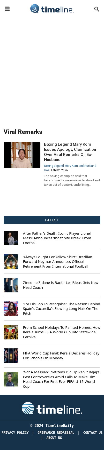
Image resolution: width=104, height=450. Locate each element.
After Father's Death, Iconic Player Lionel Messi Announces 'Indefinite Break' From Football (57, 238)
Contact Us (93, 432)
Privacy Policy (15, 432)
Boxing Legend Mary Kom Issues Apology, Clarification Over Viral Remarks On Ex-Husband (70, 152)
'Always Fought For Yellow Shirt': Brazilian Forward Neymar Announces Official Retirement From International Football (57, 262)
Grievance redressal (55, 432)
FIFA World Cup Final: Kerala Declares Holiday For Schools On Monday (61, 355)
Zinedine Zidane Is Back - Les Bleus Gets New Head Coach (60, 285)
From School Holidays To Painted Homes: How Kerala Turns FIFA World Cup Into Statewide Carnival (61, 332)
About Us (54, 437)
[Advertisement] (52, 69)
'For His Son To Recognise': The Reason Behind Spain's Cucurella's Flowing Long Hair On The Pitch (61, 309)
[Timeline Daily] (52, 8)
